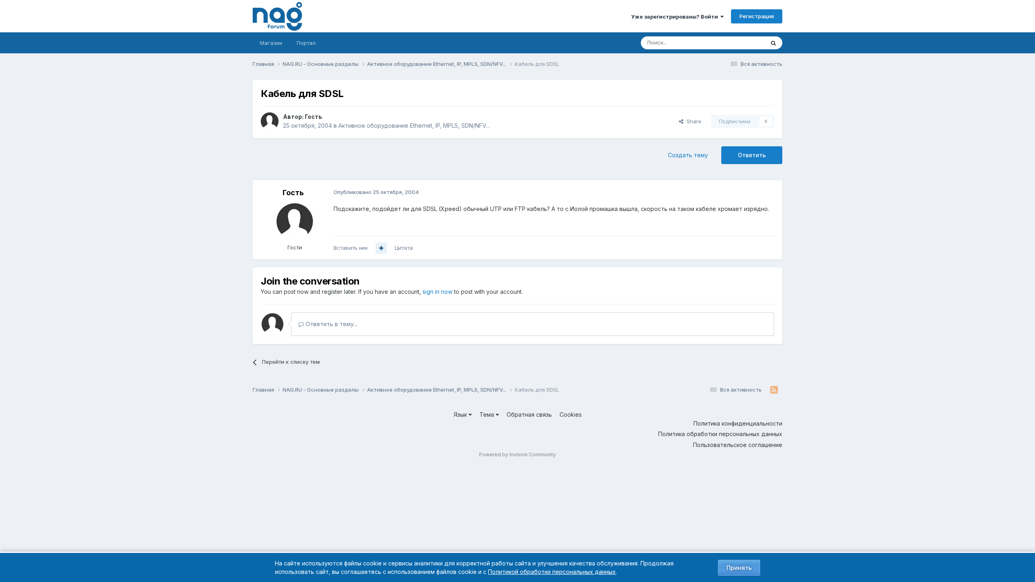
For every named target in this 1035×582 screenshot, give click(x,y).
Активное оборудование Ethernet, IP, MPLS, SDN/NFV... (414, 125)
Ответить (752, 155)
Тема (487, 414)
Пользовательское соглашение (737, 444)
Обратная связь (529, 414)
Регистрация (756, 16)
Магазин (271, 43)
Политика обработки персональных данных (720, 433)
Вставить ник (351, 248)
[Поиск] (773, 42)
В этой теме (739, 43)
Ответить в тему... (330, 324)
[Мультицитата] (381, 248)
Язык (461, 414)
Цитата (404, 248)
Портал (306, 43)
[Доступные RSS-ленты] (774, 390)
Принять (739, 567)
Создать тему (688, 155)
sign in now (437, 291)
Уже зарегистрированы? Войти (675, 16)
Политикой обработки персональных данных (552, 571)
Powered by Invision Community (517, 454)
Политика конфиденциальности (737, 423)
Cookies (571, 414)
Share (692, 121)
